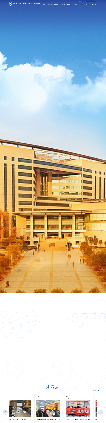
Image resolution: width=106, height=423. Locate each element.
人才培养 (75, 4)
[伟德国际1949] (24, 3)
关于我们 (50, 4)
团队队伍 (56, 4)
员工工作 (82, 4)
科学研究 (69, 4)
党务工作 (63, 4)
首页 (44, 4)
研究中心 (88, 4)
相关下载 (94, 4)
